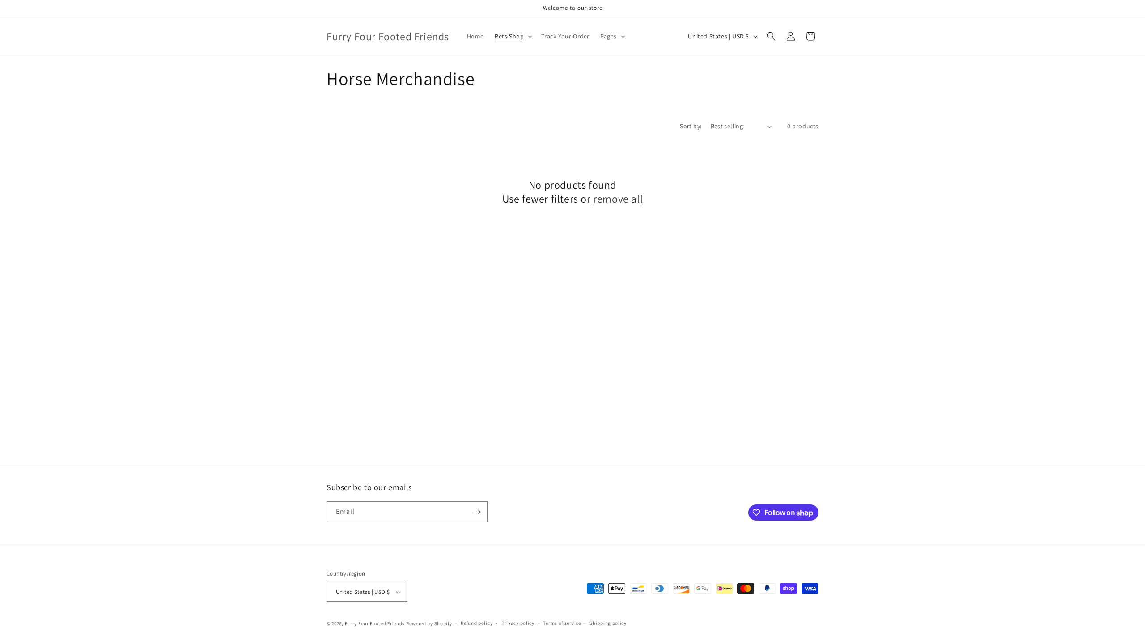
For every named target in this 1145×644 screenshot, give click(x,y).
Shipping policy (608, 623)
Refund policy (476, 623)
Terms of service (562, 623)
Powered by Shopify (429, 623)
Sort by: (690, 126)
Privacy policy (517, 623)
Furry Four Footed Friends (375, 623)
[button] (512, 36)
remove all (618, 199)
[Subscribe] (477, 511)
